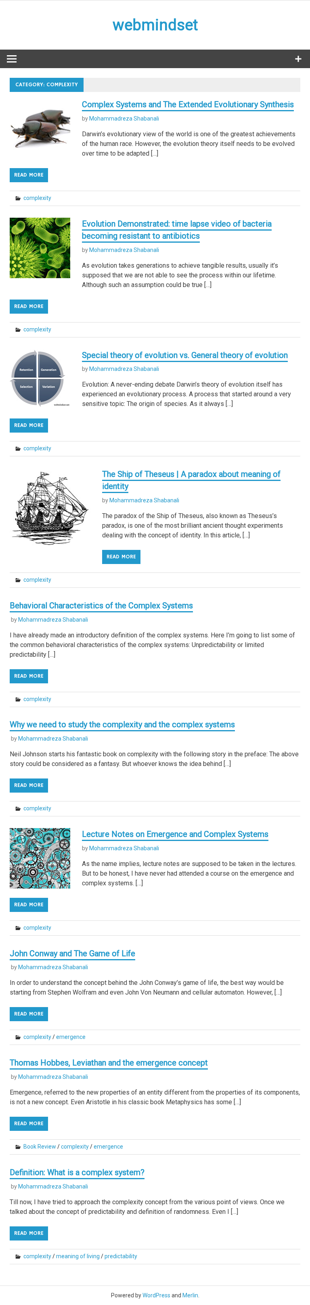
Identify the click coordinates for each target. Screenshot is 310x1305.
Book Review (39, 1146)
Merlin (190, 1295)
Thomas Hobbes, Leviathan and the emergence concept (109, 1063)
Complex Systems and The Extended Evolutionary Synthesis (188, 104)
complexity (37, 198)
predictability (121, 1256)
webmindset (155, 25)
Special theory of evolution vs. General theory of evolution (185, 355)
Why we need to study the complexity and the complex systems (122, 724)
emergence (71, 1037)
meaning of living (78, 1256)
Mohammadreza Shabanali (124, 118)
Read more (29, 175)
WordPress (156, 1295)
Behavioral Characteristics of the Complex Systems (101, 605)
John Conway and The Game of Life (72, 953)
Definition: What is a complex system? (77, 1172)
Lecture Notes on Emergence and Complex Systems (175, 834)
